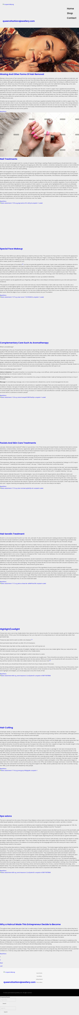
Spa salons (6, 816)
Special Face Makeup (11, 248)
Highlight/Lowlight (10, 629)
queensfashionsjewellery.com (19, 21)
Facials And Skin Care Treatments (18, 442)
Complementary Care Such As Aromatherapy (24, 342)
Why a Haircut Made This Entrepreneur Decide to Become (30, 924)
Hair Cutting (6, 727)
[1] (31, 639)
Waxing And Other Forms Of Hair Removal (22, 74)
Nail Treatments (8, 159)
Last (1, 966)
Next (1, 963)
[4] (22, 264)
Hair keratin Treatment (12, 533)
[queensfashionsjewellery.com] (19, 11)
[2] (50, 660)
